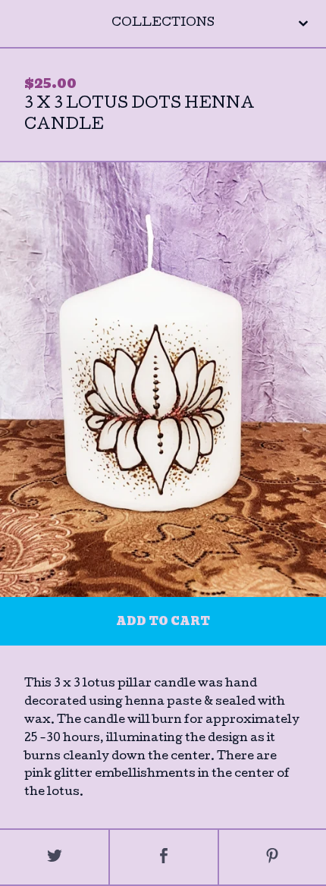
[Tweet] (54, 857)
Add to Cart (163, 621)
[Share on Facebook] (163, 857)
